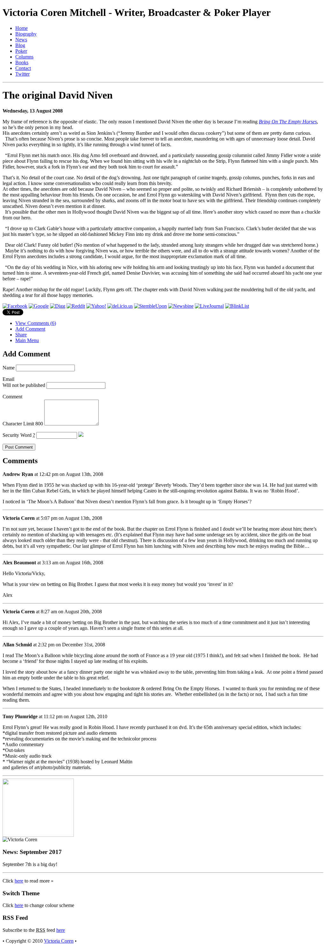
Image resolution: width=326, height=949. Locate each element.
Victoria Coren (59, 941)
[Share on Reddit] (76, 306)
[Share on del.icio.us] (120, 306)
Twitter (22, 74)
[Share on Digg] (57, 306)
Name (9, 367)
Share (21, 334)
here (19, 881)
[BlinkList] (237, 306)
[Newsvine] (181, 306)
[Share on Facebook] (15, 306)
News (21, 39)
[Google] (39, 306)
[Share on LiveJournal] (209, 306)
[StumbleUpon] (150, 306)
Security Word (19, 435)
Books (21, 62)
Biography (26, 34)
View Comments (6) (35, 323)
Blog (20, 45)
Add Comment (30, 329)
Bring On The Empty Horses (288, 121)
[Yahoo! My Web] (96, 306)
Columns (24, 56)
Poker (21, 51)
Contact (23, 68)
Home (21, 28)
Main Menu (27, 340)
